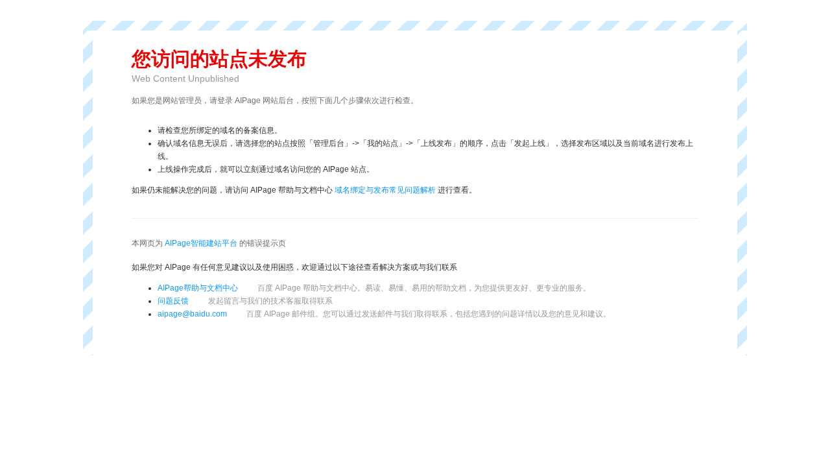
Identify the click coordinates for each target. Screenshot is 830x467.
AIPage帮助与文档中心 (198, 288)
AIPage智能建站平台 (201, 243)
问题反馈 (245, 300)
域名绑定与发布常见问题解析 (385, 190)
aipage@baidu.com (192, 313)
